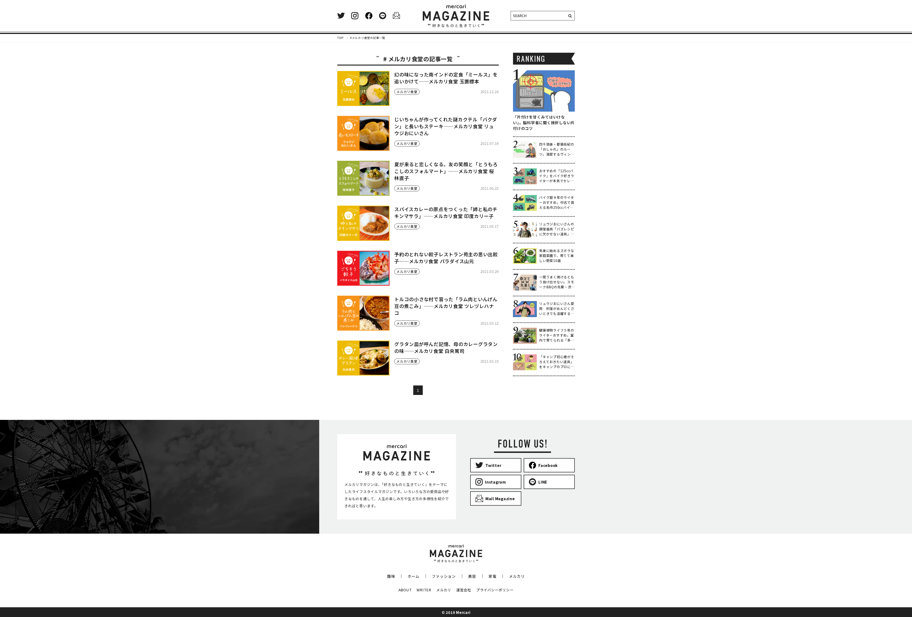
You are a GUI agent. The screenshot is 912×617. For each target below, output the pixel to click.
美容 (472, 576)
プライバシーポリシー (495, 589)
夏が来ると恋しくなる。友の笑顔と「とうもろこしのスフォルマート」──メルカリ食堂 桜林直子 (446, 171)
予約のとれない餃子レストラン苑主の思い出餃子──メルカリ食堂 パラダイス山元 (446, 258)
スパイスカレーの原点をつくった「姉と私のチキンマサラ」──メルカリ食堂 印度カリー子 (446, 212)
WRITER (424, 589)
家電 (493, 576)
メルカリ (517, 576)
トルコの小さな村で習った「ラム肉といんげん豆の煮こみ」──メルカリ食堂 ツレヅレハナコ (446, 306)
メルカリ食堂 (407, 91)
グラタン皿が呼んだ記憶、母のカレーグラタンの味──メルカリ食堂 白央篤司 (446, 347)
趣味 (391, 576)
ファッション (444, 576)
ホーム (413, 576)
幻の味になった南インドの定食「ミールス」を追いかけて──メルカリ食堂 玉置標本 (446, 78)
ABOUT (405, 589)
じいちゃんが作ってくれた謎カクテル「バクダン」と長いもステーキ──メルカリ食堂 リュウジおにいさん (445, 126)
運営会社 (463, 589)
